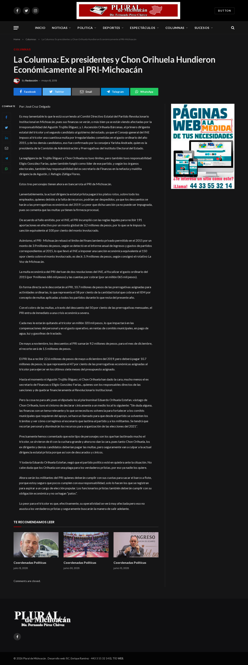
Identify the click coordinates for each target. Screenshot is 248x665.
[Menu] (16, 27)
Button (224, 10)
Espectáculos (142, 27)
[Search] (232, 27)
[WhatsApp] (6, 168)
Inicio (40, 27)
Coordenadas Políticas (30, 562)
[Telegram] (6, 158)
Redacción (31, 80)
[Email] (6, 148)
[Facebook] (6, 117)
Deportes (111, 27)
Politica (85, 27)
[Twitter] (6, 127)
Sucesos (202, 27)
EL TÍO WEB (116, 658)
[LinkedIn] (6, 137)
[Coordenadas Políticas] (36, 545)
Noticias (59, 27)
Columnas (174, 27)
